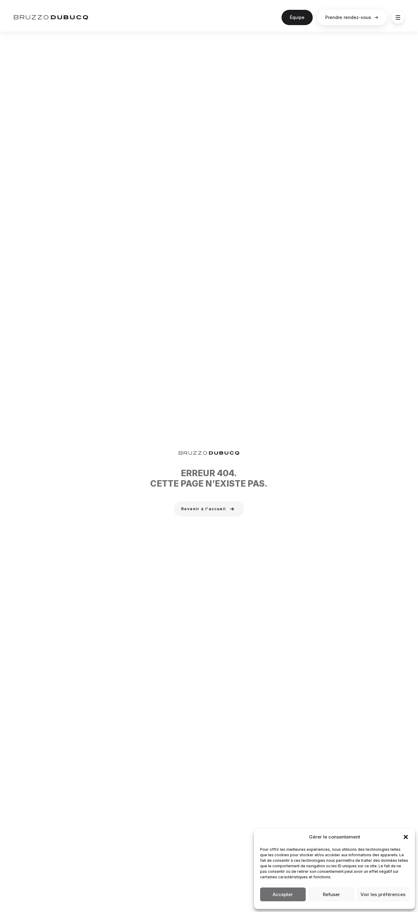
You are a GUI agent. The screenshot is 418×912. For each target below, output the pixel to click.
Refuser (331, 894)
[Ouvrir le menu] (398, 17)
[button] (406, 837)
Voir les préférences (382, 894)
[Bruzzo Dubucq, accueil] (50, 17)
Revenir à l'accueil (203, 509)
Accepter (283, 894)
